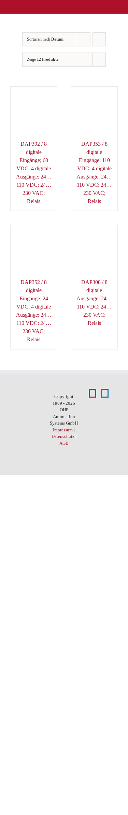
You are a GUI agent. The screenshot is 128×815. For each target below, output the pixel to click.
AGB (64, 443)
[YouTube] (92, 393)
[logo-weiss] (22, 6)
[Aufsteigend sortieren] (99, 39)
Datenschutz (63, 436)
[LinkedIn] (105, 393)
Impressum (63, 429)
